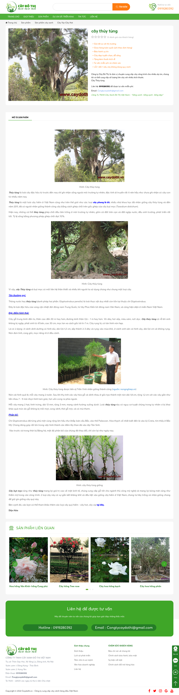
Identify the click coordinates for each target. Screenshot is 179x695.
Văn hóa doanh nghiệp (84, 664)
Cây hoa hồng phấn (150, 586)
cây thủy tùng (104, 31)
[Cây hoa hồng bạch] (110, 559)
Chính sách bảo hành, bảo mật (122, 655)
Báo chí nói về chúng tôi (119, 651)
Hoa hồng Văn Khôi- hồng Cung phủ (28, 586)
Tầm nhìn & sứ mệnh (83, 660)
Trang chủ (13, 16)
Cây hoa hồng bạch (109, 586)
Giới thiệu (28, 16)
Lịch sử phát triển (82, 655)
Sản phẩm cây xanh (44, 22)
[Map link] (175, 648)
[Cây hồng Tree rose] (69, 559)
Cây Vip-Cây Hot (65, 22)
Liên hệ (93, 16)
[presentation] (15, 564)
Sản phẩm (43, 16)
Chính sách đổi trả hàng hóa (121, 664)
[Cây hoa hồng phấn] (150, 559)
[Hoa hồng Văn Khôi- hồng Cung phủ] (28, 559)
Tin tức (82, 16)
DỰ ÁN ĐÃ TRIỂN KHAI (63, 16)
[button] (87, 589)
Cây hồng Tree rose (69, 586)
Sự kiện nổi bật (115, 660)
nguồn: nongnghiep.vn (124, 389)
